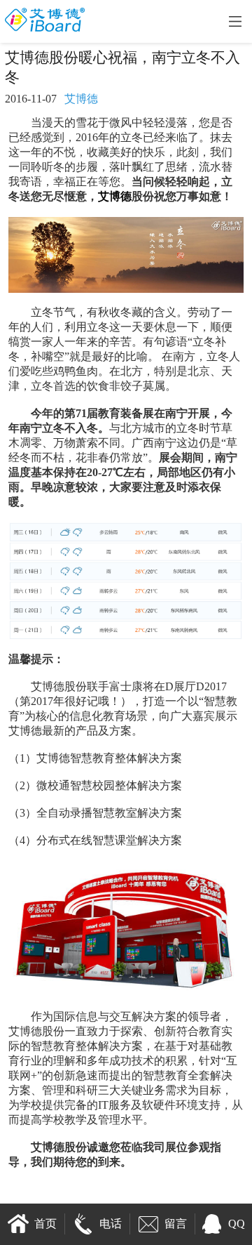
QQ (236, 1224)
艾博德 (115, 196)
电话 (110, 1224)
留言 (175, 1224)
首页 (45, 1224)
